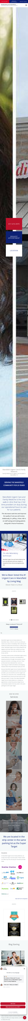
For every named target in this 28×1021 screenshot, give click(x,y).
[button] (14, 1)
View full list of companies (21, 898)
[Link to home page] (12, 5)
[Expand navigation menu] (26, 5)
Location (14, 251)
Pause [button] (1, 633)
